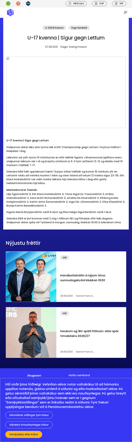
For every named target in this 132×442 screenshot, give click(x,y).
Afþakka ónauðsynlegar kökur (29, 425)
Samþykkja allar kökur (23, 434)
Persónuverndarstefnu (66, 407)
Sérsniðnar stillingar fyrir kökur (29, 415)
